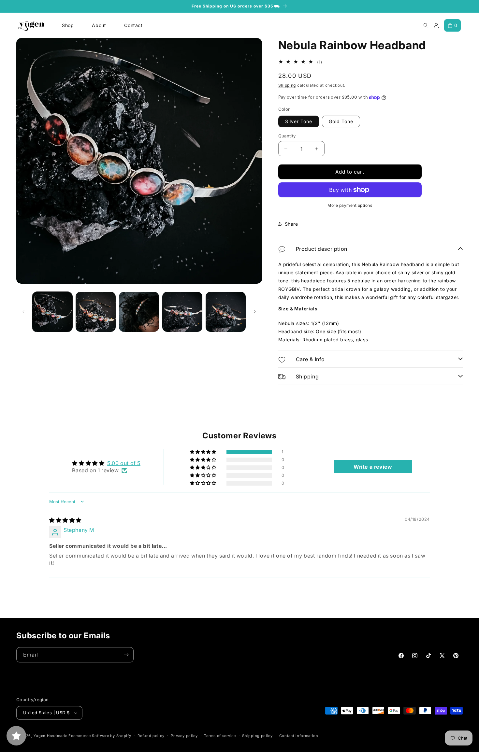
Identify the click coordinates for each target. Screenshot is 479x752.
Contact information (298, 735)
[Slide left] (23, 312)
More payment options (349, 205)
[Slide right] (255, 312)
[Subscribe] (126, 654)
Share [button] (291, 224)
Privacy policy (184, 735)
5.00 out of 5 (123, 463)
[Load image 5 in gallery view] (226, 312)
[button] (203, 452)
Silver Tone (298, 121)
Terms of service (220, 735)
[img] (65, 520)
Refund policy (151, 735)
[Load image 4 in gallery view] (182, 312)
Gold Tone (341, 121)
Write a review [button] (373, 466)
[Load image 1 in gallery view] (52, 312)
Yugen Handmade (50, 735)
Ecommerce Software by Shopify (99, 735)
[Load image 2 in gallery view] (96, 312)
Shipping (287, 85)
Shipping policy (257, 735)
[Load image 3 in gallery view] (139, 312)
